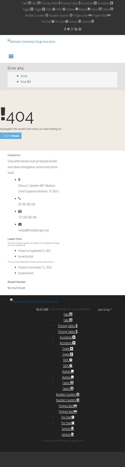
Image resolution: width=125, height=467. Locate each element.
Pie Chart (46, 21)
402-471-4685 (42, 309)
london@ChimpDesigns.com (33, 230)
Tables (95, 9)
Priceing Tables (50, 3)
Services (73, 21)
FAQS (49, 9)
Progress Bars (81, 15)
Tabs (25, 3)
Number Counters (35, 15)
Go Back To (10, 136)
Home (24, 76)
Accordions (87, 3)
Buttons (71, 9)
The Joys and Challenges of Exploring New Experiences (31, 262)
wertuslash (27, 256)
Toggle (26, 9)
